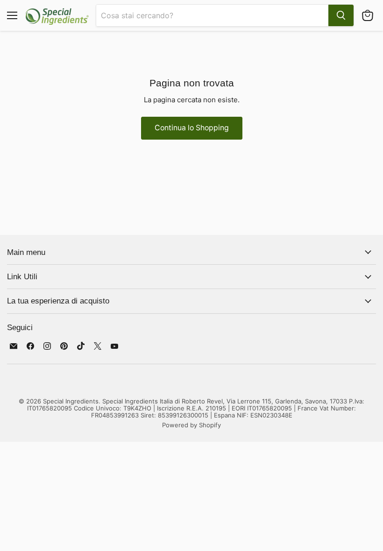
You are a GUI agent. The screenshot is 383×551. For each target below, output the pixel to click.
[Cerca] (341, 15)
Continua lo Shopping (192, 127)
